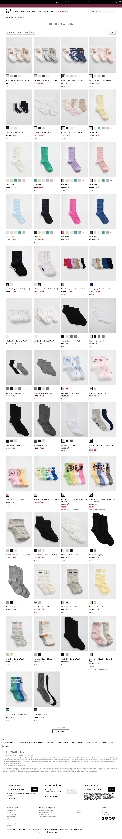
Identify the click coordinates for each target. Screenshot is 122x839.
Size (19, 32)
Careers (79, 810)
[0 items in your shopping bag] (120, 2)
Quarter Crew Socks (92, 742)
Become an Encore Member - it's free (48, 810)
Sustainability (72, 829)
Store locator (105, 812)
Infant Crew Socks (77, 742)
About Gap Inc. (81, 829)
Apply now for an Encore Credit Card (48, 816)
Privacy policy (11, 798)
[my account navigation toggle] (116, 2)
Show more (5, 746)
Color (26, 32)
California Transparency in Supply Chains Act (35, 832)
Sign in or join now (82, 2)
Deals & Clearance (62, 11)
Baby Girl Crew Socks (108, 742)
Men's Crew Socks (25, 742)
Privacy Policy (22, 829)
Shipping (9, 812)
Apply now (48, 796)
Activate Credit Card (44, 814)
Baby (51, 11)
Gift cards (9, 818)
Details (89, 2)
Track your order (11, 816)
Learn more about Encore (45, 812)
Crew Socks (51, 742)
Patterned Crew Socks (9, 742)
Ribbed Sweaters (39, 742)
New (16, 11)
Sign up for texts (106, 814)
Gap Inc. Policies (53, 832)
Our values (79, 812)
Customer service (11, 810)
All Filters (12, 32)
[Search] (113, 11)
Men (28, 11)
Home (8, 17)
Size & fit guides (11, 821)
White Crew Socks (63, 742)
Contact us (104, 810)
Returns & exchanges (12, 814)
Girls (33, 11)
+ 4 (111, 128)
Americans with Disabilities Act (14, 832)
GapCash (9, 825)
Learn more (56, 796)
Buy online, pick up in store (13, 823)
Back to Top (60, 731)
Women (22, 11)
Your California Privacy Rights (50, 829)
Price (32, 32)
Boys (39, 11)
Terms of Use (63, 829)
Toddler (45, 11)
